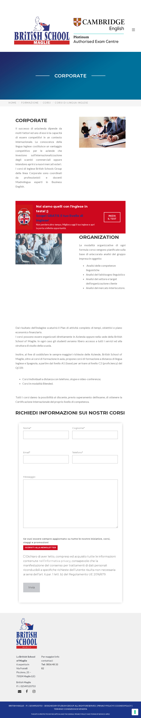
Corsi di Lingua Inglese (71, 102)
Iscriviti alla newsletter (40, 547)
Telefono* (77, 452)
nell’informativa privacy (54, 561)
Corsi (47, 102)
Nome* (27, 428)
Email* (26, 452)
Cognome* (78, 428)
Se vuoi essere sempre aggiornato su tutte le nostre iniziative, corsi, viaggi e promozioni (66, 540)
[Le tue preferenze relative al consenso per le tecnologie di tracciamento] (135, 712)
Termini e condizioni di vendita (70, 709)
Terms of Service (98, 714)
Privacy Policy (105, 705)
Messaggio (29, 476)
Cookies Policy (123, 705)
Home (12, 102)
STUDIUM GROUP (65, 705)
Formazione (30, 102)
